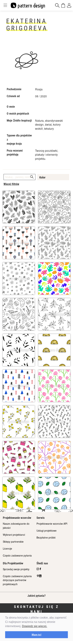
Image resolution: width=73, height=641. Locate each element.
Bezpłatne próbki (45, 537)
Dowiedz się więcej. (34, 626)
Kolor (42, 177)
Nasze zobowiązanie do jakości (16, 525)
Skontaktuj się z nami (36, 609)
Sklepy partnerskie (13, 541)
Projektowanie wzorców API (51, 523)
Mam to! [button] (36, 634)
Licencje (7, 548)
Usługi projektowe (46, 530)
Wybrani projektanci (14, 534)
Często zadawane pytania (17, 555)
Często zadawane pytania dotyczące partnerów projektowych (17, 580)
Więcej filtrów (11, 184)
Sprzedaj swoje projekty (16, 569)
